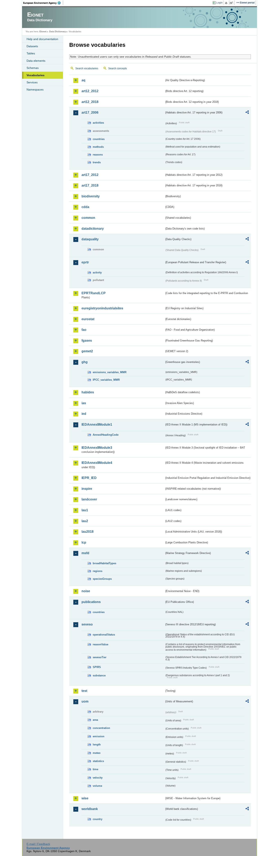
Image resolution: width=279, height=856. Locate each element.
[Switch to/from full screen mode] (232, 3)
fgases (86, 340)
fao (83, 329)
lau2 (84, 521)
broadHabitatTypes (104, 563)
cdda (85, 207)
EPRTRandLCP (93, 293)
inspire (86, 488)
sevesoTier (99, 657)
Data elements (36, 60)
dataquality (90, 239)
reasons (98, 154)
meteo (96, 752)
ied (83, 413)
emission (98, 736)
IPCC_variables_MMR (106, 379)
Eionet (42, 31)
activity (97, 272)
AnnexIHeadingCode (105, 434)
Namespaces (35, 89)
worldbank (89, 809)
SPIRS (97, 667)
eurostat (87, 319)
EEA (43, 3)
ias (83, 403)
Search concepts (117, 68)
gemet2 (87, 351)
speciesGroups (102, 578)
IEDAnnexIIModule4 (96, 462)
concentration (101, 728)
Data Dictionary (57, 31)
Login (219, 2)
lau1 (84, 510)
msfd (85, 553)
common (88, 217)
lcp (83, 542)
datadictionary (92, 228)
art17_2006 (89, 112)
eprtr (85, 262)
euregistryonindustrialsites (102, 308)
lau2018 (87, 531)
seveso (87, 624)
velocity (98, 777)
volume (97, 785)
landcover (89, 499)
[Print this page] (226, 3)
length (97, 744)
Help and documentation (42, 39)
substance (99, 675)
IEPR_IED (89, 478)
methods (98, 146)
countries (99, 139)
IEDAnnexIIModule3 (96, 447)
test (84, 691)
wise (84, 798)
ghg (84, 362)
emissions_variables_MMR (109, 372)
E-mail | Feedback (38, 844)
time (95, 769)
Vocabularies (36, 75)
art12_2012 (89, 91)
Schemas (33, 67)
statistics (98, 761)
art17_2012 (89, 175)
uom (84, 701)
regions (97, 571)
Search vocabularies (86, 68)
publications (91, 602)
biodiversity (90, 196)
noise (85, 591)
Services (32, 82)
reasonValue (100, 644)
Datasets (32, 46)
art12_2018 (89, 102)
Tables (31, 53)
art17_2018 (89, 185)
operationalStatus (104, 634)
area (95, 719)
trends (97, 162)
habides (87, 392)
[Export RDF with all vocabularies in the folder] (247, 112)
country (97, 819)
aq (83, 80)
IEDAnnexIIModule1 (96, 424)
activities (98, 122)
